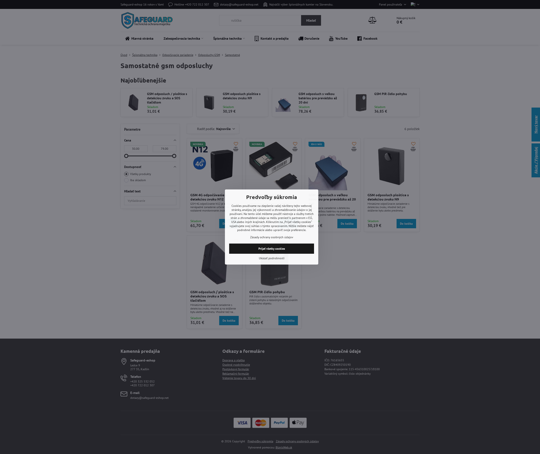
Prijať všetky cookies (271, 249)
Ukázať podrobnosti (272, 258)
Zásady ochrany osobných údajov (271, 237)
